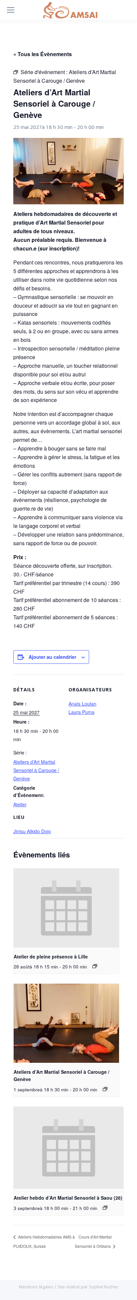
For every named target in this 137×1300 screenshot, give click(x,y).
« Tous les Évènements (42, 54)
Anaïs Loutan (82, 703)
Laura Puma (81, 712)
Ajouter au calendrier (52, 656)
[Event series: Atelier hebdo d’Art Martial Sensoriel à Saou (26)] (105, 1208)
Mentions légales (37, 1287)
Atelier (20, 804)
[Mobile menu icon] (11, 10)
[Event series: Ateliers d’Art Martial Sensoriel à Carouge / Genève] (105, 1089)
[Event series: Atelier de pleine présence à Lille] (94, 966)
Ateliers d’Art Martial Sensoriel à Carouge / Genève (36, 770)
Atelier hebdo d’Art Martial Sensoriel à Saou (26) (68, 1197)
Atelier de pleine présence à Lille (51, 956)
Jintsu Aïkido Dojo (32, 831)
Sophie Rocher (103, 1287)
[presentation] (66, 908)
